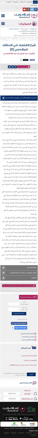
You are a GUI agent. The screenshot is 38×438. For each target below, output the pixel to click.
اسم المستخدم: (24, 303)
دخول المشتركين (19, 313)
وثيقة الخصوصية (29, 428)
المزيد (31, 374)
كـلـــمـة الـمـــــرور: (24, 308)
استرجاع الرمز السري (27, 333)
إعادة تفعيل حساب (28, 340)
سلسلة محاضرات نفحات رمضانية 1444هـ (22, 363)
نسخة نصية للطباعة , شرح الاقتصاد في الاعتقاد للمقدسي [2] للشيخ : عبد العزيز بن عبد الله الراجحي (18, 286)
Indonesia (34, 5)
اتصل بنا (12, 428)
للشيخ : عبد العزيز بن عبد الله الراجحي (19, 53)
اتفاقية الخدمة (19, 428)
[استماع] (15, 66)
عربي (35, 2)
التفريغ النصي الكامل (23, 67)
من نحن (6, 428)
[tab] (19, 98)
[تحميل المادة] (12, 66)
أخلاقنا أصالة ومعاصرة (29, 354)
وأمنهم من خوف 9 (30, 359)
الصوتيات (25, 23)
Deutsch (22, 2)
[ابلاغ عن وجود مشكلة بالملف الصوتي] (9, 66)
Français (15, 2)
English (8, 2)
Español (29, 2)
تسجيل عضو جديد (28, 336)
